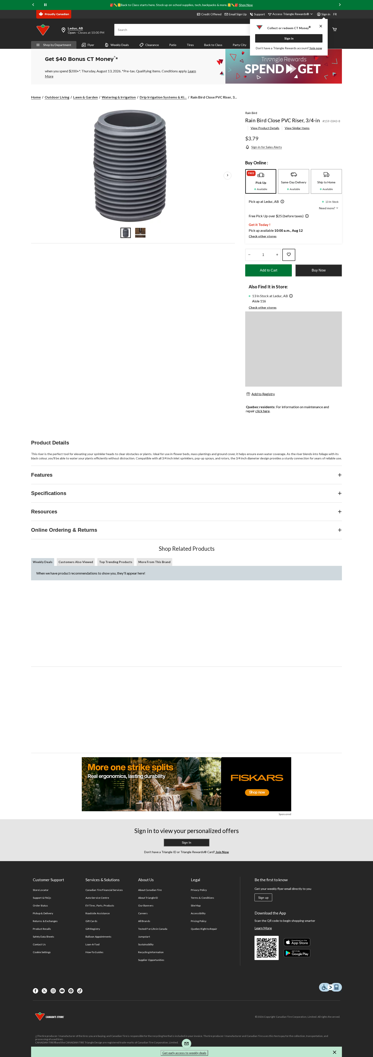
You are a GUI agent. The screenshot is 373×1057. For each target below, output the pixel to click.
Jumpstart (144, 936)
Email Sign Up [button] (238, 14)
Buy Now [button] (319, 270)
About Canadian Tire (150, 890)
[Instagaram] (53, 991)
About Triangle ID (148, 897)
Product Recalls (42, 928)
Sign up (263, 897)
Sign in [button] (325, 14)
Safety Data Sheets (43, 936)
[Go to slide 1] (125, 233)
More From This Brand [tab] (154, 562)
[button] (281, 202)
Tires (190, 45)
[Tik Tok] (79, 991)
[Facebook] (35, 991)
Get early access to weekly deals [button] (184, 1053)
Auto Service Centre (97, 897)
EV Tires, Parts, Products (99, 905)
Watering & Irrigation (119, 97)
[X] (44, 991)
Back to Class (213, 45)
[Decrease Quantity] (249, 255)
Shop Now (246, 5)
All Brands (144, 921)
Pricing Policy (198, 921)
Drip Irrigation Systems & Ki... (163, 97)
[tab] (261, 181)
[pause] (45, 5)
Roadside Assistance (97, 913)
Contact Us (39, 944)
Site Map (196, 905)
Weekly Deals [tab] (42, 562)
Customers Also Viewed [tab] (75, 562)
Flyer (91, 45)
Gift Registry (92, 928)
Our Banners (145, 905)
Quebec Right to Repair (204, 928)
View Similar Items (297, 128)
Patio (172, 45)
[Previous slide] (33, 4)
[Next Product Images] (227, 175)
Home (36, 97)
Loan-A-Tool (92, 944)
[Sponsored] (186, 784)
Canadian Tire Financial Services (104, 890)
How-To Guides (94, 952)
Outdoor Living (57, 97)
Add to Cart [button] (268, 270)
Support (259, 14)
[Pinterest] (71, 991)
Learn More (263, 928)
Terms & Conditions (202, 897)
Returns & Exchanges (45, 921)
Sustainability (145, 944)
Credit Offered (211, 14)
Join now (316, 48)
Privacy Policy (199, 890)
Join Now (222, 852)
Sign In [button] (186, 842)
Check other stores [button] (263, 236)
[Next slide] (340, 4)
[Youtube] (62, 991)
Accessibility (198, 913)
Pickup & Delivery (43, 913)
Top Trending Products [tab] (115, 562)
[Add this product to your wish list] (288, 255)
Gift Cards (91, 921)
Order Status (40, 905)
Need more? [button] (327, 208)
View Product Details (265, 128)
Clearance (152, 45)
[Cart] (334, 29)
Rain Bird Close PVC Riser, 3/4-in (282, 120)
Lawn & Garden (85, 97)
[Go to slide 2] (140, 233)
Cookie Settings (42, 952)
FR (335, 14)
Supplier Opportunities (151, 960)
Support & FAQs (42, 897)
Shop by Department (57, 45)
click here (262, 411)
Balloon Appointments (98, 936)
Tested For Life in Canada (152, 928)
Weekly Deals (120, 45)
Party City (239, 45)
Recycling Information (151, 952)
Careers (143, 913)
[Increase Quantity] (277, 255)
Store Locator (41, 890)
